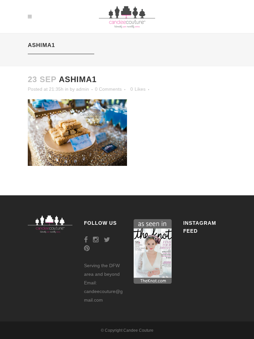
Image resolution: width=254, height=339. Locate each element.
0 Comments (108, 89)
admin (82, 89)
